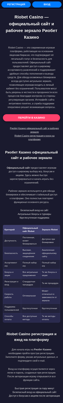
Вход (47, 4)
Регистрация (16, 4)
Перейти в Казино (31, 117)
